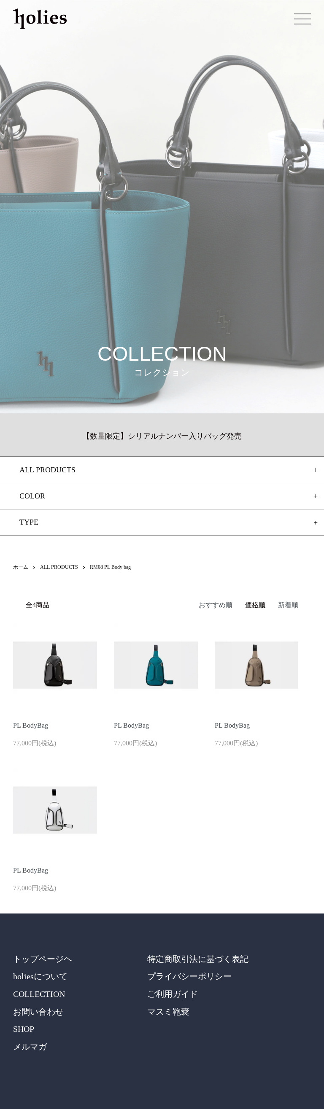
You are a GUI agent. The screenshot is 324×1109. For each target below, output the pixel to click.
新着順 (288, 604)
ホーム (20, 567)
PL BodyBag (30, 725)
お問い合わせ (38, 1011)
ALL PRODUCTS (59, 567)
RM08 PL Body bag (110, 567)
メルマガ (30, 1046)
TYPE (28, 522)
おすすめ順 (215, 604)
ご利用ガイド (172, 994)
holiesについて (40, 976)
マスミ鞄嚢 (168, 1011)
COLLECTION (39, 994)
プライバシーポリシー (189, 976)
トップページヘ (42, 959)
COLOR (32, 496)
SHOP (23, 1029)
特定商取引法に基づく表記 (197, 959)
